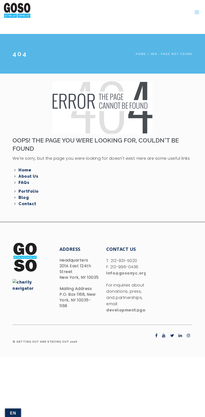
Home (141, 54)
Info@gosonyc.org (126, 273)
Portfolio (28, 191)
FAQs (23, 182)
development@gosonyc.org (136, 310)
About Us (28, 176)
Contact (27, 203)
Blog (23, 197)
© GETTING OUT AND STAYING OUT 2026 (44, 341)
